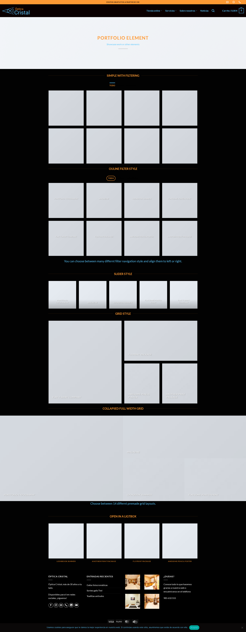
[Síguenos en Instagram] (56, 605)
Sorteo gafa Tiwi (94, 590)
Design (120, 85)
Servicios (170, 10)
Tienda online (153, 10)
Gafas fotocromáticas (97, 585)
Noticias (204, 10)
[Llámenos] (66, 605)
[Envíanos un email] (61, 605)
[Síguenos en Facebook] (51, 605)
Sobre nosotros (187, 10)
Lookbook (131, 85)
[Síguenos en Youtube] (76, 605)
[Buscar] (213, 11)
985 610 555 (170, 598)
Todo (112, 85)
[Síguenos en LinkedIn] (71, 605)
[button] (233, 10)
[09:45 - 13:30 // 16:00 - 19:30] (233, 2)
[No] (242, 628)
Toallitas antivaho (95, 596)
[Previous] (49, 296)
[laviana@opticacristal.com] (227, 2)
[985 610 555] (240, 2)
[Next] (197, 296)
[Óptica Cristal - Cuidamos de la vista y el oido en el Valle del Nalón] (16, 10)
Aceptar (194, 627)
